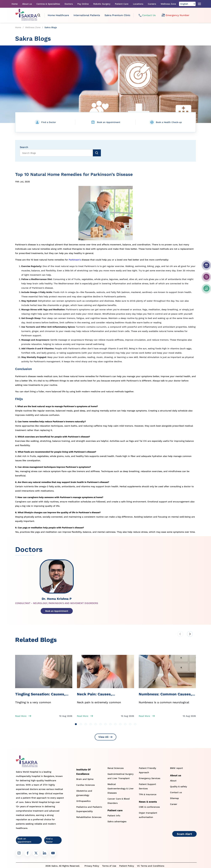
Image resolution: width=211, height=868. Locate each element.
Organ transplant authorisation (148, 815)
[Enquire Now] (206, 276)
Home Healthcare (58, 15)
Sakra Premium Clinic (117, 15)
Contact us (176, 792)
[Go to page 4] (91, 724)
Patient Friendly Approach (147, 770)
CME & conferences (149, 807)
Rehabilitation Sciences (88, 817)
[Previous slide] (180, 634)
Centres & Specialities (48, 4)
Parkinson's (75, 259)
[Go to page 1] (76, 724)
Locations (138, 4)
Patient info (114, 815)
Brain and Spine (84, 779)
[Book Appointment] (206, 265)
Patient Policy (126, 866)
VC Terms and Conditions (150, 866)
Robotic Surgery (101, 4)
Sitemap (174, 798)
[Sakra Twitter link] (36, 853)
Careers (152, 4)
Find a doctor (49, 840)
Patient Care (121, 4)
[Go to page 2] (81, 724)
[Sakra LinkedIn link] (44, 853)
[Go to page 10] (120, 724)
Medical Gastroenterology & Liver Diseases (121, 788)
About (173, 780)
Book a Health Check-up (169, 122)
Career (173, 804)
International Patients (87, 15)
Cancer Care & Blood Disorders (119, 800)
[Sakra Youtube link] (53, 853)
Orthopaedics (83, 801)
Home (15, 4)
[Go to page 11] (125, 724)
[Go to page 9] (115, 724)
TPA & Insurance (147, 794)
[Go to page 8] (110, 724)
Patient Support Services (147, 786)
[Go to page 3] (86, 724)
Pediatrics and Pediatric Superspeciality (89, 809)
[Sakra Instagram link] (19, 853)
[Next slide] (190, 634)
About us (27, 4)
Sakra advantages (117, 821)
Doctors (69, 4)
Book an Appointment (108, 122)
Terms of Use (109, 866)
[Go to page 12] (130, 724)
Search (24, 147)
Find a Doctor (48, 122)
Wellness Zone (168, 4)
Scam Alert (184, 834)
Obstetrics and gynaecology (84, 793)
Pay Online (83, 4)
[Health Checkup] (206, 288)
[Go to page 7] (105, 724)
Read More (20, 716)
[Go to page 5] (96, 724)
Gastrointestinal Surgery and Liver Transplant (120, 776)
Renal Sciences (116, 768)
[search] (39, 15)
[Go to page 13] (135, 724)
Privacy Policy (91, 866)
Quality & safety (178, 786)
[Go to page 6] (100, 724)
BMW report (176, 768)
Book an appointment (24, 840)
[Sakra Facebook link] (27, 853)
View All (103, 736)
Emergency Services (149, 778)
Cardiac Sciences (85, 785)
